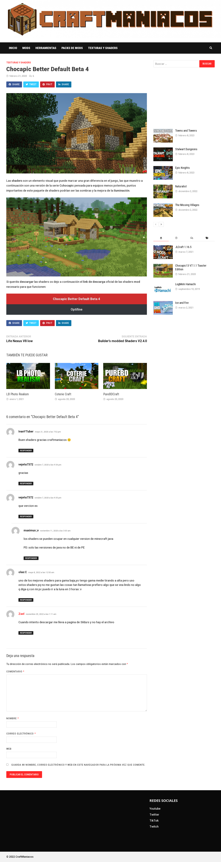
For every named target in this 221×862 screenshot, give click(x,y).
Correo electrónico (21, 733)
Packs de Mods (72, 48)
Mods (26, 48)
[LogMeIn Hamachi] (163, 284)
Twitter (154, 814)
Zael (21, 613)
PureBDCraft (111, 394)
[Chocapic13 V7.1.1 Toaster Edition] (163, 266)
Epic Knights (182, 167)
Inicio (13, 48)
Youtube (154, 808)
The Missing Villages (187, 205)
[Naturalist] (163, 187)
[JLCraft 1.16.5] (163, 247)
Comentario (15, 671)
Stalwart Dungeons (186, 149)
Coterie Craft (63, 394)
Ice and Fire (182, 302)
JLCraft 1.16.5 (183, 247)
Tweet (32, 84)
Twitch (154, 826)
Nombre (12, 718)
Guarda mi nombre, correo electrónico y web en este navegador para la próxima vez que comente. (78, 765)
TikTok (154, 820)
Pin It (49, 84)
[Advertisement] (184, 98)
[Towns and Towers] (163, 131)
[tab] (161, 238)
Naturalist (181, 186)
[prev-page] (155, 224)
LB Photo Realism (17, 394)
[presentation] (161, 238)
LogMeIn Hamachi (185, 284)
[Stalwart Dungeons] (163, 149)
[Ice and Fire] (163, 303)
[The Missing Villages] (163, 205)
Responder (26, 450)
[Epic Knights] (163, 168)
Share (16, 84)
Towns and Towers (186, 130)
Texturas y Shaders (103, 48)
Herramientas (45, 48)
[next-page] (161, 224)
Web (8, 749)
